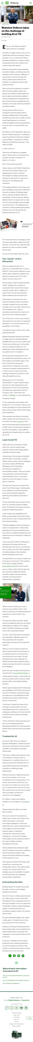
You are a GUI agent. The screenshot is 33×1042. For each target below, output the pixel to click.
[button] (2, 3)
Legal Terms (16, 1015)
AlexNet (12, 395)
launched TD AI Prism (21, 673)
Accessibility (16, 1017)
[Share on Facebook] (14, 956)
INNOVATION (5, 23)
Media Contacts (14, 1000)
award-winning (7, 763)
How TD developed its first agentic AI (15, 980)
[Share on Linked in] (18, 956)
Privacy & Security (16, 1013)
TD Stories (14, 3)
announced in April (8, 566)
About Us (16, 1019)
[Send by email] (23, 956)
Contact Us (25, 1000)
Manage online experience (16, 1024)
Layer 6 (20, 421)
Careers (16, 1021)
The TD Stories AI (11, 983)
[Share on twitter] (10, 956)
